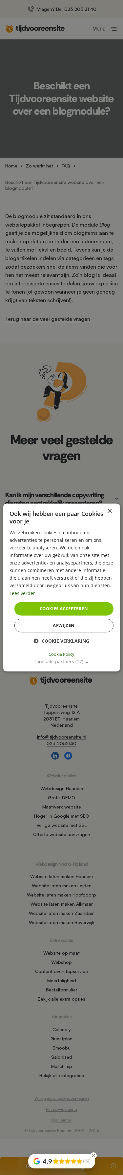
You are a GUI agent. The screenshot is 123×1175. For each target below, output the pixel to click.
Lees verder (22, 593)
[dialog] (61, 587)
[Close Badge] (93, 1155)
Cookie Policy (61, 654)
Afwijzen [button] (63, 626)
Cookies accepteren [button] (64, 608)
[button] (61, 662)
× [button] (109, 511)
